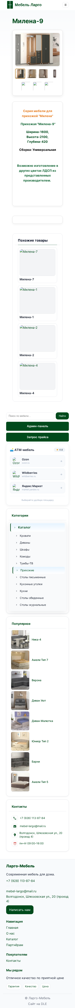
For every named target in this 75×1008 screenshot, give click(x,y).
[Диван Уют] (20, 700)
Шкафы (24, 549)
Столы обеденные (32, 597)
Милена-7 (27, 279)
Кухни (24, 591)
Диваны (25, 542)
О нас (10, 933)
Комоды (25, 556)
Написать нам (19, 910)
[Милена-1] (37, 300)
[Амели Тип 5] (20, 782)
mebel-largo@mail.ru (21, 891)
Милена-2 (27, 355)
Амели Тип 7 (40, 659)
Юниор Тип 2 (40, 741)
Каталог (24, 527)
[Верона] (20, 680)
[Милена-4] (37, 376)
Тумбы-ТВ (26, 563)
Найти (62, 415)
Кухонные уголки (31, 584)
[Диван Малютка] (20, 721)
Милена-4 (27, 393)
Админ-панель (37, 426)
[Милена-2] (37, 338)
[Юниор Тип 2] (20, 741)
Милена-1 (27, 317)
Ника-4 (36, 639)
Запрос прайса (37, 437)
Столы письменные (33, 577)
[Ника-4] (20, 639)
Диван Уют (39, 700)
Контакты (13, 961)
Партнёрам (14, 945)
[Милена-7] (37, 262)
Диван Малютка (42, 720)
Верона (36, 680)
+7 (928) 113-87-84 (20, 881)
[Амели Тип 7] (20, 660)
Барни (36, 761)
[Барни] (20, 761)
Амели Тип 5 (40, 781)
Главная (12, 928)
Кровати (25, 535)
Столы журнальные (33, 604)
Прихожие (27, 570)
